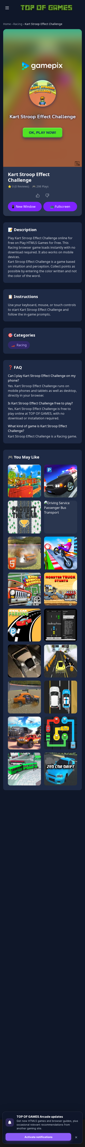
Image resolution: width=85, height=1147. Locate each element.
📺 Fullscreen (60, 206)
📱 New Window (23, 206)
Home (7, 24)
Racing (17, 24)
